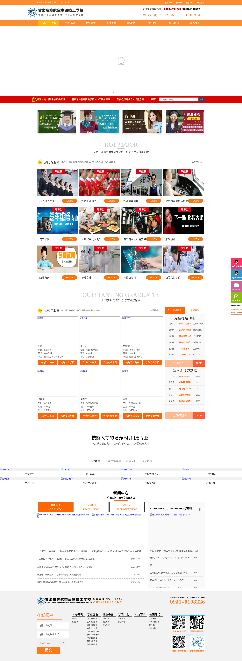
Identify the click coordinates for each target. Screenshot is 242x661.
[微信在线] (236, 308)
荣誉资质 (75, 622)
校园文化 (152, 625)
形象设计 (185, 339)
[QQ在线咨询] (236, 263)
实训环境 (152, 628)
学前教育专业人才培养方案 (121, 99)
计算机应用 (185, 346)
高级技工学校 (48, 23)
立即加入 (199, 363)
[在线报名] (236, 297)
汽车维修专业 (92, 644)
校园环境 (174, 23)
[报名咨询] (236, 286)
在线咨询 (69, 201)
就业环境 (106, 619)
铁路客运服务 (185, 333)
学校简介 (75, 619)
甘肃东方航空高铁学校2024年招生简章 (82, 99)
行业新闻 (121, 622)
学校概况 (70, 23)
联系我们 (189, 3)
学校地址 (200, 3)
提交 (48, 650)
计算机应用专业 (93, 635)
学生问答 (153, 23)
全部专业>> (197, 162)
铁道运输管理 (92, 625)
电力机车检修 (185, 327)
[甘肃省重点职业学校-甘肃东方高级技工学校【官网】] (121, 12)
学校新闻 (121, 619)
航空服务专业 (92, 619)
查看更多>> (155, 310)
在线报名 (179, 3)
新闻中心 (132, 23)
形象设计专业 (92, 641)
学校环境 (152, 619)
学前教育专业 (92, 638)
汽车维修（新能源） (184, 405)
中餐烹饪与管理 (93, 632)
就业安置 (111, 23)
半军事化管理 (154, 622)
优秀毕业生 (107, 625)
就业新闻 (106, 622)
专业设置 (91, 23)
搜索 (201, 99)
